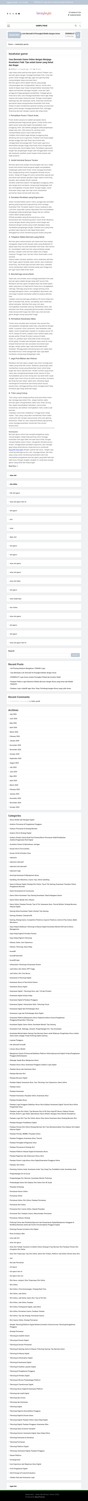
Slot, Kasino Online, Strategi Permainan (24, 1320)
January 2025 (14, 794)
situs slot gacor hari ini (18, 502)
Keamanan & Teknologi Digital (20, 978)
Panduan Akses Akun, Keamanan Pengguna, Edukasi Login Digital (33, 1065)
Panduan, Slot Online (17, 1165)
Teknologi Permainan (17, 1442)
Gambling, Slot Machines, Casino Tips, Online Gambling (29, 880)
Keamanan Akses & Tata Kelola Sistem (24, 982)
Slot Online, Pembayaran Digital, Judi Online (25, 1307)
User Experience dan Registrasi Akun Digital (25, 1464)
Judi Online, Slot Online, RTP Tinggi (22, 969)
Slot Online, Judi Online (18, 1294)
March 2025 (14, 785)
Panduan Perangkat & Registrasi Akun (23, 1143)
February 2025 (15, 789)
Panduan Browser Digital (18, 1078)
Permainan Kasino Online (19, 1191)
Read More (12, 466)
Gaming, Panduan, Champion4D (21, 916)
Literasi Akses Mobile (17, 1049)
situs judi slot (15, 1238)
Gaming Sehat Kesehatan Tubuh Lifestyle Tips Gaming (29, 911)
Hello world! (35, 701)
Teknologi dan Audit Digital (19, 1393)
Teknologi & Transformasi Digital (21, 1384)
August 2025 (14, 763)
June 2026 (13, 719)
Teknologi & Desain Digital (19, 1340)
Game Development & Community (22, 891)
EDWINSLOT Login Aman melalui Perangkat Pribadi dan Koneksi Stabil (35, 677)
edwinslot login (15, 871)
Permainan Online (16, 1196)
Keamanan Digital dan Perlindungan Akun (24, 1009)
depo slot (13, 537)
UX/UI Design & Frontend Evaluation (22, 1473)
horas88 (13, 951)
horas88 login (15, 960)
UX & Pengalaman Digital (18, 1469)
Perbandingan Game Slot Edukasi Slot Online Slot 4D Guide (31, 1183)
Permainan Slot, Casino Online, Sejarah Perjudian (27, 1209)
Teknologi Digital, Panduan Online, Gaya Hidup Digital (29, 1420)
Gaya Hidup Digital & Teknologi (21, 938)
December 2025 (15, 745)
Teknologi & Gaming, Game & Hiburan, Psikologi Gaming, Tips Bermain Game (37, 1349)
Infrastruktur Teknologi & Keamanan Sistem (25, 965)
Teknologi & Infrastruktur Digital (21, 1358)
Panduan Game (15, 1087)
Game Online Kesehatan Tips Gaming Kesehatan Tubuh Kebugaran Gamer (36, 895)
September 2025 (15, 758)
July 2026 (13, 714)
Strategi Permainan (16, 1331)
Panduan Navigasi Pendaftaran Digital (23, 1123)
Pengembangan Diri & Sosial (20, 1174)
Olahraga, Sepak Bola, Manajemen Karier (24, 1060)
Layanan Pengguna (16, 1040)
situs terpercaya (15, 599)
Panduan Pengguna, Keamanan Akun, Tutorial (26, 1138)
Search (11, 651)
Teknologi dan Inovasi (17, 1398)
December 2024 (15, 798)
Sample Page (41, 26)
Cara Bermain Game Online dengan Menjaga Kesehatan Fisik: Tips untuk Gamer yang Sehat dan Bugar (31, 62)
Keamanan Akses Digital (18, 987)
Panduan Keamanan (17, 1091)
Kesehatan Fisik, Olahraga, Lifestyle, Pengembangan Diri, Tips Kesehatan (35, 1029)
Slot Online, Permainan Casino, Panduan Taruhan (27, 1311)
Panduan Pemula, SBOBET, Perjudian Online (25, 1134)
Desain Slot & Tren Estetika (19, 849)
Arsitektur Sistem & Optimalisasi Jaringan (25, 844)
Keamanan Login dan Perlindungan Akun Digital (26, 1013)
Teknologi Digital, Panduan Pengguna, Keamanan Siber (29, 1424)
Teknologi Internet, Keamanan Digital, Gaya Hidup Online (30, 1433)
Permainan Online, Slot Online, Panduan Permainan (28, 1200)
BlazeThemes (40, 1497)
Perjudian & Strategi (17, 1187)
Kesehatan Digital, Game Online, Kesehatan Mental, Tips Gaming (33, 1024)
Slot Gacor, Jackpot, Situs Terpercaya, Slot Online (27, 1280)
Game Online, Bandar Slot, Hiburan (22, 900)
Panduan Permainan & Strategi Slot (22, 1147)
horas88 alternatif (16, 956)
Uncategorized (15, 1460)
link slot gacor (15, 493)
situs (11, 528)
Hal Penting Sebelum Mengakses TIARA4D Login (27, 668)
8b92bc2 (14, 69)
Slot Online (14, 1285)
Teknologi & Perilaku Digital (20, 1376)
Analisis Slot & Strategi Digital (20, 833)
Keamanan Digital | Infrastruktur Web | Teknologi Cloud (29, 1004)
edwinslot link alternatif (18, 866)
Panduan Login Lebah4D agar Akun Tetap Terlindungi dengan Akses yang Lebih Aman (40, 688)
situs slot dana (15, 581)
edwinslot (13, 858)
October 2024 (14, 807)
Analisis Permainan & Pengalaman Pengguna (26, 824)
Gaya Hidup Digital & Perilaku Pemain (23, 934)
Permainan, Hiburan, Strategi (20, 1218)
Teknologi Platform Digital (19, 1446)
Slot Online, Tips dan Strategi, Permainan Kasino (27, 1316)
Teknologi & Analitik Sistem (20, 1336)
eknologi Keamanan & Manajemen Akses (24, 875)
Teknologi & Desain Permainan (21, 1345)
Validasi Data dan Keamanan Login (22, 1477)
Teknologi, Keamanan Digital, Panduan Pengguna (27, 1451)
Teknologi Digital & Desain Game (21, 1415)
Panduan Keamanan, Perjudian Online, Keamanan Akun (29, 1096)
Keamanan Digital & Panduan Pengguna (24, 1000)
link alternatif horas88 (17, 1045)
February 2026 (15, 736)
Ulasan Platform (15, 1455)
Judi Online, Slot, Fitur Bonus (20, 973)
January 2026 (14, 741)
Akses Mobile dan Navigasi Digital (22, 820)
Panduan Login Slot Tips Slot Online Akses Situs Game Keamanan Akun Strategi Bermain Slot (43, 1118)
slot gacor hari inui (16, 1276)
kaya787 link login (16, 450)
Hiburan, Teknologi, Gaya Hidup (21, 947)
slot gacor (13, 511)
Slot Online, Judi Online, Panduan (21, 1302)
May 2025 (13, 776)
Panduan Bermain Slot (18, 1074)
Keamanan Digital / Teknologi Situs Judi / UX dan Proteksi (30, 991)
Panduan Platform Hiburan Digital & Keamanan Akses (29, 1152)
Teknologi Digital (16, 1407)
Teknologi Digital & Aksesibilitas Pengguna (25, 1411)
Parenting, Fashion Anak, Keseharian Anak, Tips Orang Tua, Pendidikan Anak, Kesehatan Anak (43, 1169)
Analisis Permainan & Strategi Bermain (23, 829)
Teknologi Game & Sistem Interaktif (22, 1429)
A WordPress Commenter (19, 701)
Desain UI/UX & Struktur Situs (20, 853)
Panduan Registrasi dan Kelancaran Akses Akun (27, 1156)
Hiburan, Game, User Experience (21, 942)
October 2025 (14, 754)
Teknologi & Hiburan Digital (19, 1354)
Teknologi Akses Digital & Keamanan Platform (26, 1389)
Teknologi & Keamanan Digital (20, 1362)
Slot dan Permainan (17, 1263)
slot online (13, 607)
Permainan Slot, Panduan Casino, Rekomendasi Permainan (31, 1214)
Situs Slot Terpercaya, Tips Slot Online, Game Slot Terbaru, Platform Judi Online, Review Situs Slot (45, 1254)
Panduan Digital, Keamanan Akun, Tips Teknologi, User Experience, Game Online (38, 1082)
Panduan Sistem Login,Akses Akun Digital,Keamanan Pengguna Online (35, 1160)
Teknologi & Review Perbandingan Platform (25, 1380)
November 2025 (15, 750)
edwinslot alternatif (17, 862)
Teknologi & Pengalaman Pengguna (22, 1371)
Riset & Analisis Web (17, 1234)
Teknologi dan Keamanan (19, 1402)
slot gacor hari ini (16, 1271)
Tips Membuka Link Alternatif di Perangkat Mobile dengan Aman (33, 673)
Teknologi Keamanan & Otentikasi (22, 1438)
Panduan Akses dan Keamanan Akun (23, 1069)
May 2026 (13, 723)
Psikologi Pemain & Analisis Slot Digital (24, 1229)
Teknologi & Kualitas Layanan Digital (23, 1367)
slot (11, 519)
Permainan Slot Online (18, 1205)
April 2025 (13, 781)
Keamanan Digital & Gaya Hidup (21, 996)
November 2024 (15, 803)
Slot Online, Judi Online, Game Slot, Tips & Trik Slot (28, 1298)
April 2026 (13, 727)
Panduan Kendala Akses (18, 1100)
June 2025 (13, 772)
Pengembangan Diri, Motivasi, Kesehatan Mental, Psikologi (31, 1178)
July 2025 (13, 767)
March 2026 (14, 732)
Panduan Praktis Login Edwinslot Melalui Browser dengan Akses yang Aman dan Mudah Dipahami (53, 2)
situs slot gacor (15, 563)
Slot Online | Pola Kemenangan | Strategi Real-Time (28, 1289)
